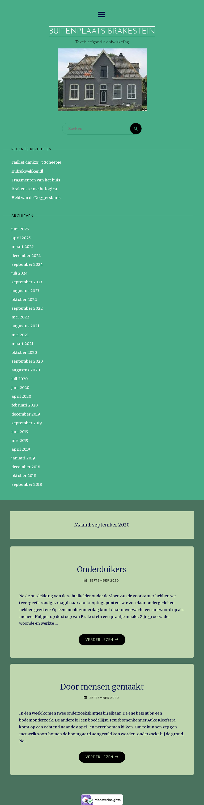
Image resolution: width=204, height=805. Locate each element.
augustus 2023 (25, 290)
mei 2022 (20, 317)
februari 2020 (24, 405)
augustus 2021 (25, 325)
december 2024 (26, 255)
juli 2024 (19, 273)
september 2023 (26, 282)
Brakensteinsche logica (34, 188)
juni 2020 (20, 387)
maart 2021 (22, 343)
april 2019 (20, 449)
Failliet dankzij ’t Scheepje (36, 162)
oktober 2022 (24, 299)
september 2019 (26, 423)
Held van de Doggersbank (36, 197)
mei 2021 (20, 335)
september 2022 (27, 308)
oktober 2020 (24, 352)
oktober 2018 (23, 475)
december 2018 (25, 466)
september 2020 (27, 361)
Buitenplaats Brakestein (102, 31)
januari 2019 (23, 458)
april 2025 (21, 237)
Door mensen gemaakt (102, 687)
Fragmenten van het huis (35, 180)
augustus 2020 (25, 370)
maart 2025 (22, 246)
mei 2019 (19, 440)
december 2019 (25, 414)
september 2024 (27, 264)
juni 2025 (20, 229)
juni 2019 (19, 431)
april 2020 (21, 396)
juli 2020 (19, 378)
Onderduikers (102, 569)
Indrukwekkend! (27, 171)
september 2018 (26, 484)
